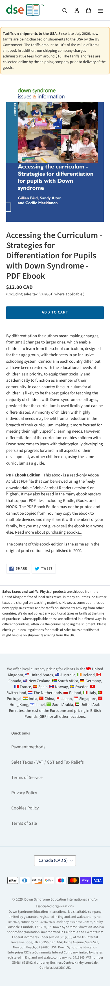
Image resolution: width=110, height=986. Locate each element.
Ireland (89, 675)
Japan (66, 699)
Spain (43, 687)
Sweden (82, 687)
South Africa (68, 681)
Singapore (87, 699)
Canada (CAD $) (53, 860)
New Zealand (39, 681)
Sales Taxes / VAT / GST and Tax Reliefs (47, 762)
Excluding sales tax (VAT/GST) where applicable (44, 294)
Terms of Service (27, 777)
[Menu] (100, 10)
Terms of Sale (24, 823)
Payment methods (28, 747)
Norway (61, 687)
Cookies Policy (25, 808)
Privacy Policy (24, 793)
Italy (92, 693)
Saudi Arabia (62, 705)
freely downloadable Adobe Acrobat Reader (50, 484)
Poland (75, 693)
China (49, 699)
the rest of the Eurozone (45, 711)
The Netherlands (48, 693)
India (33, 699)
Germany (93, 681)
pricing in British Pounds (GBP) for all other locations (63, 713)
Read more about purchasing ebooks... (48, 532)
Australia (67, 675)
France (25, 687)
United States (41, 675)
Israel (40, 705)
